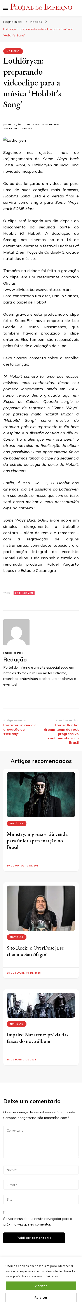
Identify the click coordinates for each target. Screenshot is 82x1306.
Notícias (13, 51)
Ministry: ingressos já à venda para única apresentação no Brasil (37, 840)
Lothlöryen (42, 164)
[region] (41, 1281)
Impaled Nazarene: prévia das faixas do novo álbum (37, 1037)
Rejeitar (41, 1297)
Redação (14, 124)
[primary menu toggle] (5, 8)
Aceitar (41, 1286)
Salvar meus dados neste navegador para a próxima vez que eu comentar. (37, 1221)
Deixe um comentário (20, 129)
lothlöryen (24, 593)
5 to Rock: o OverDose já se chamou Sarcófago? (35, 951)
